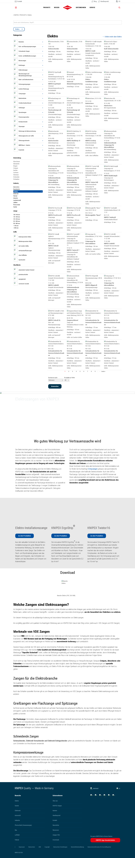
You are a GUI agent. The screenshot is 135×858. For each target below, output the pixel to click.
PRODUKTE (46, 7)
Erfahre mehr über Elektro (113, 37)
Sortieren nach (52, 377)
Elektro (30, 15)
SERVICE (92, 7)
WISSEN (56, 7)
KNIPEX (16, 15)
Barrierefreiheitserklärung (77, 847)
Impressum (22, 847)
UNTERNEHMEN (81, 7)
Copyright (47, 847)
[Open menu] (18, 7)
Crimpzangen (93, 469)
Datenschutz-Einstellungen (60, 847)
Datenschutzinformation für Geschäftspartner (99, 847)
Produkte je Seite (69, 377)
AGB (40, 847)
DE (119, 788)
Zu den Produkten (24, 536)
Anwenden (120, 22)
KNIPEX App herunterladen (105, 840)
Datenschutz (31, 847)
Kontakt (96, 788)
